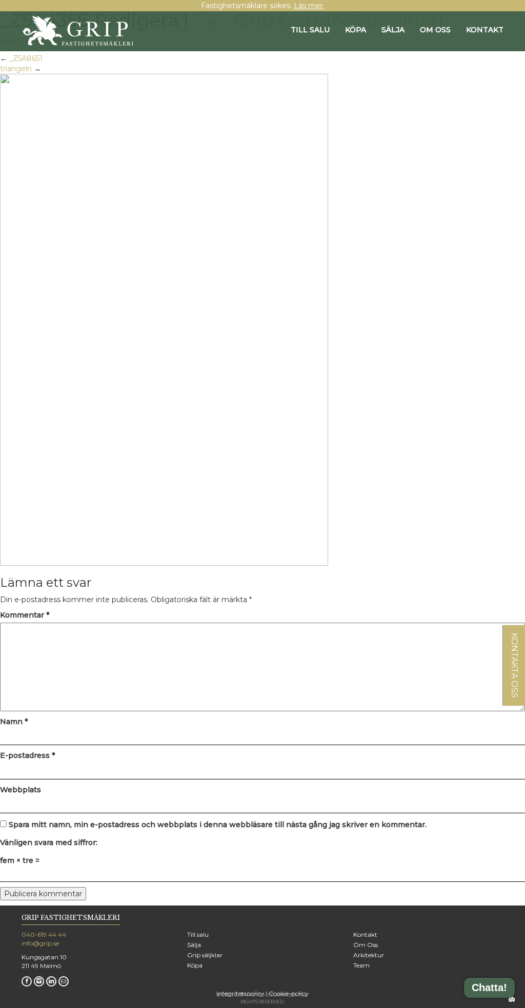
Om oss (435, 29)
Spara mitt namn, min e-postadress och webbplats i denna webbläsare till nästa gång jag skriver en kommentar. (218, 824)
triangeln (16, 68)
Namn (14, 721)
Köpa (355, 29)
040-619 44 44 (44, 934)
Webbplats (20, 789)
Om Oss (365, 945)
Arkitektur (368, 955)
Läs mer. (309, 5)
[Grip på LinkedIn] (51, 981)
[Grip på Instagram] (39, 981)
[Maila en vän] (63, 981)
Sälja (393, 29)
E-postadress (27, 755)
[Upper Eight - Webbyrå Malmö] (511, 998)
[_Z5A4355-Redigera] (164, 319)
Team (361, 965)
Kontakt (484, 29)
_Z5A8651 (26, 58)
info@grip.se (40, 943)
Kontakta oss (514, 665)
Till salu (310, 29)
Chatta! (489, 987)
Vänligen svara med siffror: (48, 842)
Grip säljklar (205, 955)
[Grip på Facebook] (26, 981)
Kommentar (24, 615)
